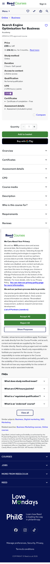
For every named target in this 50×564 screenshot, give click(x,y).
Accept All (25, 316)
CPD (4, 177)
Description (8, 196)
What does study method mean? (20, 381)
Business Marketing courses (29, 427)
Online (5, 17)
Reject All (25, 323)
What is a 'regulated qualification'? (22, 396)
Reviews (6, 223)
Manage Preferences (16, 543)
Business (15, 17)
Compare (41, 114)
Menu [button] (5, 11)
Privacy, (40, 543)
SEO (42, 419)
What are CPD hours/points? (19, 388)
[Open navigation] (3, 3)
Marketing (6, 422)
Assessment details (13, 168)
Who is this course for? (14, 205)
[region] (25, 282)
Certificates (8, 159)
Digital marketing (32, 419)
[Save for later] (46, 25)
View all (25, 412)
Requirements (10, 214)
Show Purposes (25, 329)
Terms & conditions (25, 549)
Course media (10, 186)
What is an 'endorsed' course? (19, 403)
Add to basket (25, 134)
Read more (34, 50)
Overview (7, 150)
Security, (31, 543)
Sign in (43, 4)
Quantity (14, 126)
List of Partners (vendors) (16, 309)
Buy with (26, 142)
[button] (10, 93)
